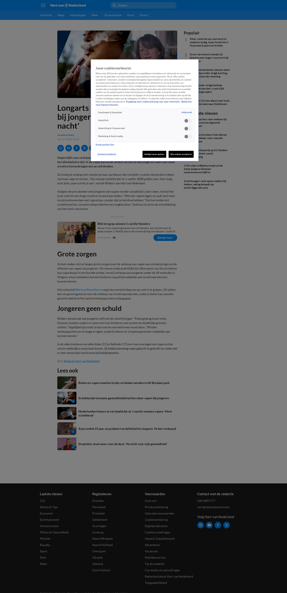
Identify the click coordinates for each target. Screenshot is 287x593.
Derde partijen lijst (105, 145)
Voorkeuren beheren (106, 154)
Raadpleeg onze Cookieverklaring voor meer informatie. (153, 102)
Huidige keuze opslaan (154, 154)
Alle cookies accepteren (181, 154)
